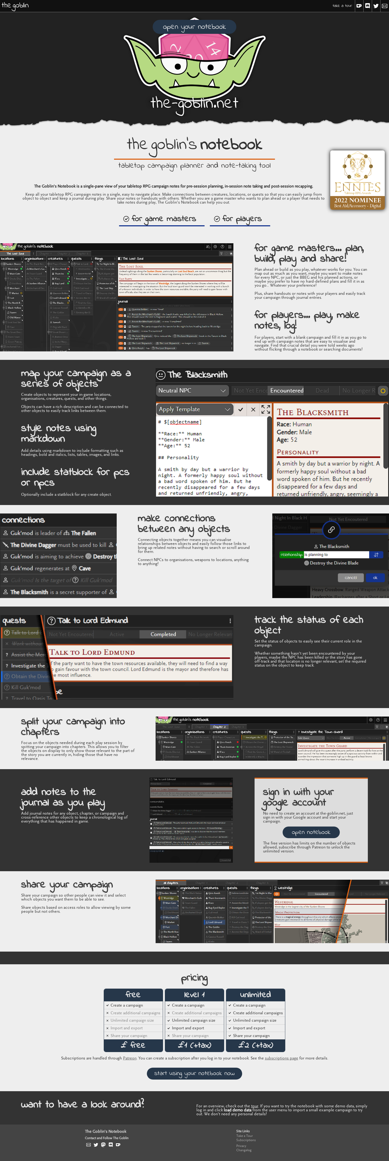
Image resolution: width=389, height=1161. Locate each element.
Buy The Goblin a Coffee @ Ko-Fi (118, 1144)
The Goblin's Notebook (105, 1132)
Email (385, 6)
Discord (368, 6)
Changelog (244, 1150)
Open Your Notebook (194, 27)
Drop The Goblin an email (88, 1144)
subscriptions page (281, 1058)
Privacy (241, 1146)
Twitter (376, 6)
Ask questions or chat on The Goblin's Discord (110, 1144)
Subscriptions (246, 1140)
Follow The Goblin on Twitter (96, 1144)
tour (254, 1106)
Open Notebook (311, 832)
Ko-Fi (359, 6)
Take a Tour (342, 6)
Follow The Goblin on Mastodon (103, 1144)
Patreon (130, 1058)
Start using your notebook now (194, 1073)
